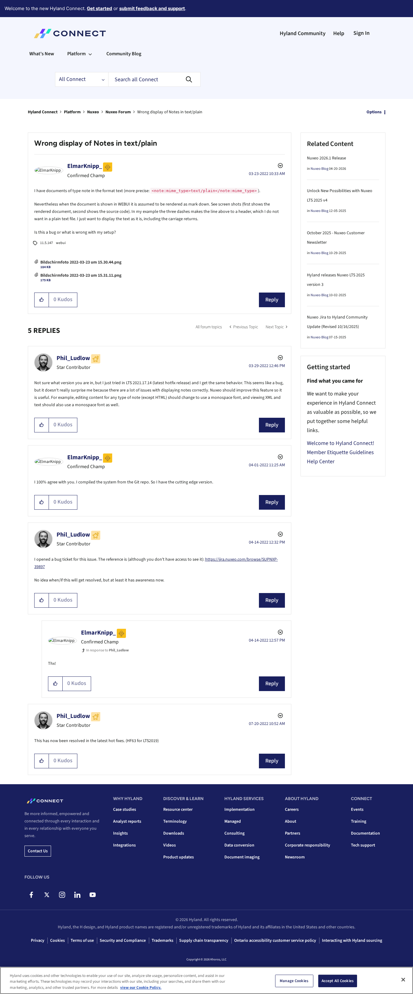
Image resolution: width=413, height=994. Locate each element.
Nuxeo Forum (118, 112)
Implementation (239, 809)
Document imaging (242, 857)
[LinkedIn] (77, 894)
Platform (72, 112)
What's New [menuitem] (41, 53)
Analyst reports (127, 821)
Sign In (361, 33)
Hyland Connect (42, 112)
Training (358, 821)
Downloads (173, 833)
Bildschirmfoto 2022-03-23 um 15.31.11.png (80, 275)
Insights (120, 833)
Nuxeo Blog (319, 168)
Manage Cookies (294, 980)
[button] (42, 300)
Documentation (365, 833)
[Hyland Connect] (69, 33)
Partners (292, 833)
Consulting (234, 833)
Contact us (38, 851)
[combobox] (154, 79)
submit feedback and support (152, 8)
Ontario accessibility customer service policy (275, 941)
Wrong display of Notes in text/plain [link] (169, 112)
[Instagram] (62, 894)
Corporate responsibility (307, 845)
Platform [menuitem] (76, 53)
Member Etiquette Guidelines (340, 452)
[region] (206, 980)
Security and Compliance (123, 941)
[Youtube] (92, 894)
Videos (169, 845)
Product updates (178, 857)
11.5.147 (46, 243)
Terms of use (82, 941)
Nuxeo (93, 112)
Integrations (124, 845)
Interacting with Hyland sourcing (352, 941)
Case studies (124, 809)
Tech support (363, 845)
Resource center (178, 809)
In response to (107, 650)
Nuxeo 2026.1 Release (326, 158)
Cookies (57, 941)
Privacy (37, 941)
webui (61, 243)
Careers (292, 809)
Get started (99, 8)
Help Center (320, 461)
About (290, 821)
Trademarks (162, 941)
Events (357, 809)
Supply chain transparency (203, 941)
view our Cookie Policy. (140, 987)
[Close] (403, 979)
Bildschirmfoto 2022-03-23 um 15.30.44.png (80, 262)
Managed (232, 821)
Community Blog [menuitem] (123, 53)
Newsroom (295, 857)
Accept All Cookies (338, 980)
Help (338, 33)
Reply (271, 300)
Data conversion (239, 845)
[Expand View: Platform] (90, 53)
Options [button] (374, 112)
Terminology (175, 821)
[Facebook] (31, 894)
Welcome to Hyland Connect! (340, 443)
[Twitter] (46, 894)
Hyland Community (303, 33)
